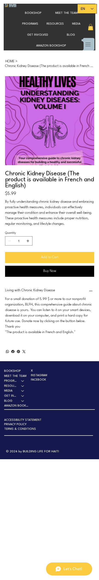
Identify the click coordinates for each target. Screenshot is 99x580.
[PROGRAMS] (23, 381)
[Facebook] (13, 351)
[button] (30, 24)
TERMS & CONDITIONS (20, 428)
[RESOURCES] (23, 386)
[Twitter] (24, 351)
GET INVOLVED (10, 395)
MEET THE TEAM (15, 376)
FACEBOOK (38, 379)
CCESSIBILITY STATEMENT (23, 419)
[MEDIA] (23, 390)
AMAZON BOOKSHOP (16, 405)
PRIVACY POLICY (15, 424)
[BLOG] (23, 401)
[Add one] (27, 240)
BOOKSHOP (12, 370)
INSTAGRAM (39, 375)
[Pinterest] (18, 351)
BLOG (8, 400)
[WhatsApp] (7, 351)
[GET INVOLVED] (23, 395)
